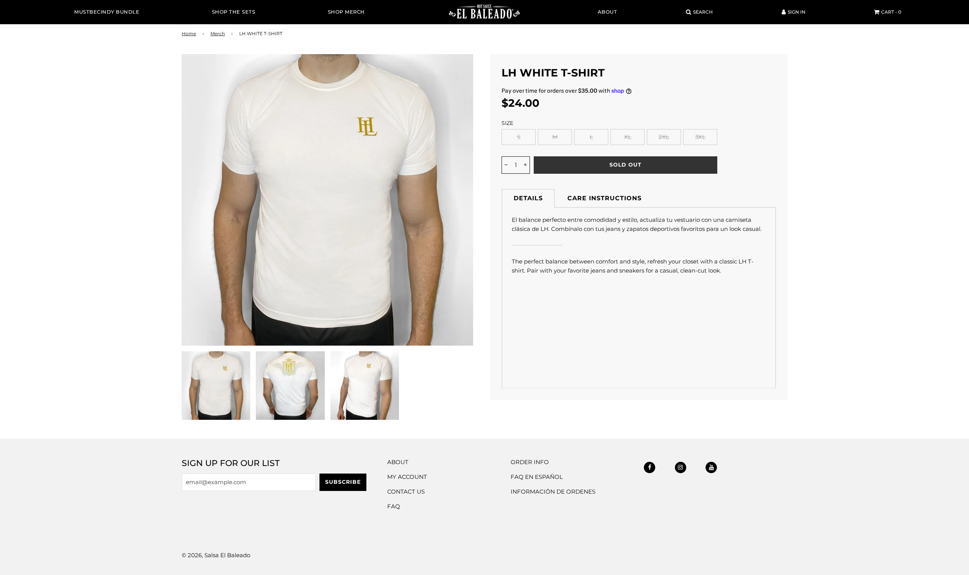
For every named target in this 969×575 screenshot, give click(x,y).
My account (407, 476)
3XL (700, 136)
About (607, 12)
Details (528, 198)
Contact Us (406, 491)
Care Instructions (604, 198)
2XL (664, 136)
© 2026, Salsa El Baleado (216, 555)
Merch (217, 33)
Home (189, 33)
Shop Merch (346, 12)
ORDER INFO (530, 462)
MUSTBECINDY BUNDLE (106, 12)
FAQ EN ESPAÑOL (537, 476)
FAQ (393, 506)
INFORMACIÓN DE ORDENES (553, 491)
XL (627, 136)
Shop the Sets (233, 12)
